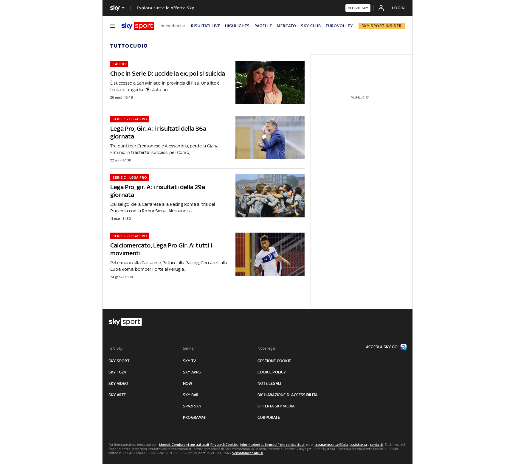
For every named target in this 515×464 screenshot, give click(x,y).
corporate (269, 417)
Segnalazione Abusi (247, 453)
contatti (377, 445)
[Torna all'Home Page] (138, 26)
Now (188, 383)
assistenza (358, 445)
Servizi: (189, 348)
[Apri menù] (112, 26)
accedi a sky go (382, 347)
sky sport (118, 361)
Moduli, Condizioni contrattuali (184, 445)
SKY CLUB (311, 26)
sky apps (192, 372)
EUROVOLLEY (339, 26)
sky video (118, 383)
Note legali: (267, 348)
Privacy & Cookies (224, 445)
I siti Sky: (115, 348)
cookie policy (272, 372)
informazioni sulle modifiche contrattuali (272, 445)
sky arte (117, 395)
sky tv (189, 361)
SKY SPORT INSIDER (382, 26)
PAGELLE (263, 26)
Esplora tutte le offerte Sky (165, 8)
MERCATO (286, 26)
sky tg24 (117, 372)
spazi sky (192, 406)
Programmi (194, 417)
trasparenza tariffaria (331, 445)
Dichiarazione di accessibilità (287, 395)
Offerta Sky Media (276, 406)
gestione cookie (274, 361)
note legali (269, 383)
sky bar (190, 395)
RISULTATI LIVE (205, 26)
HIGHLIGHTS (237, 26)
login (398, 8)
